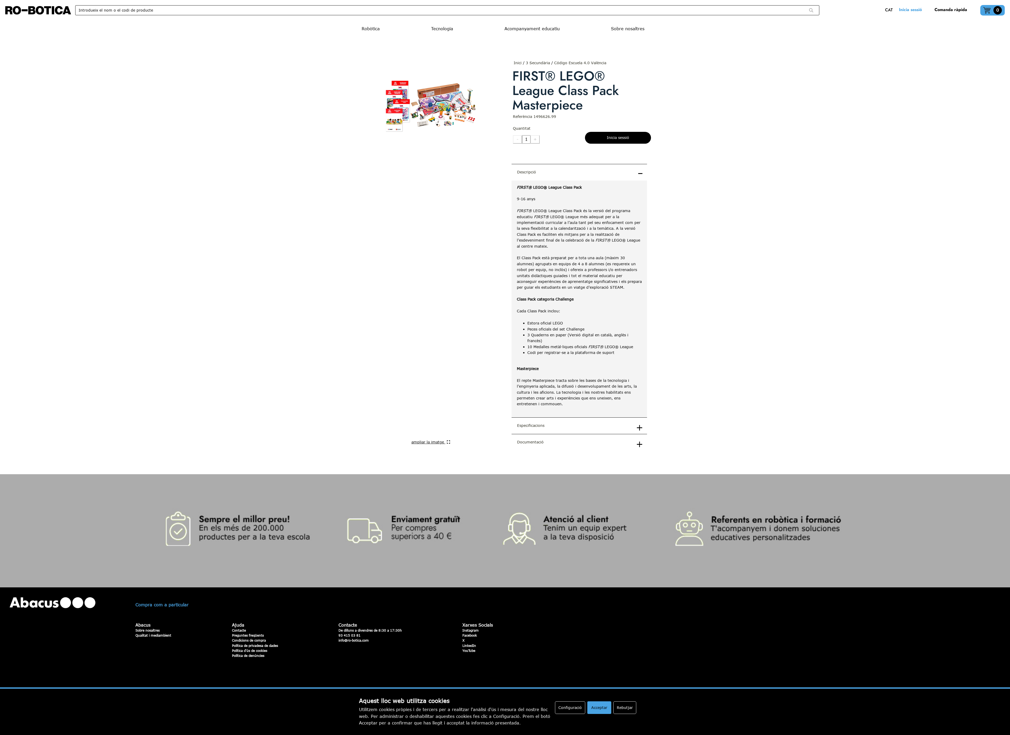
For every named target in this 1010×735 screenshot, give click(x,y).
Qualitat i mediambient (153, 635)
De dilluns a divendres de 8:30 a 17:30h (370, 630)
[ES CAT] (890, 10)
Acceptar (599, 707)
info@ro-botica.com (354, 640)
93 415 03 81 (350, 635)
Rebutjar (625, 707)
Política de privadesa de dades (255, 645)
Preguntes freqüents (248, 635)
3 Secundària (538, 63)
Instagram (470, 630)
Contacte (239, 630)
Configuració (570, 707)
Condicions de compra (249, 640)
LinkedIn (469, 645)
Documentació (530, 442)
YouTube (468, 650)
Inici (518, 63)
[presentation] (579, 299)
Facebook (469, 635)
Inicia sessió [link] (910, 10)
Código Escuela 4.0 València (580, 63)
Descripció (526, 172)
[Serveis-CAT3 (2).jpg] (505, 530)
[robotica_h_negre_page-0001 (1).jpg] (38, 10)
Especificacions (530, 425)
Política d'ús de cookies (249, 650)
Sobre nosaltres (147, 630)
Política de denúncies (248, 655)
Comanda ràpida (951, 10)
